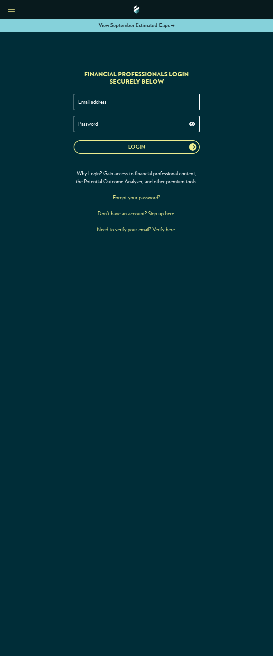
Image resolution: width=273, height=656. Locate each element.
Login (136, 147)
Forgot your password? (136, 197)
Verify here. (164, 229)
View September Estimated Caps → (136, 25)
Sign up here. (161, 213)
